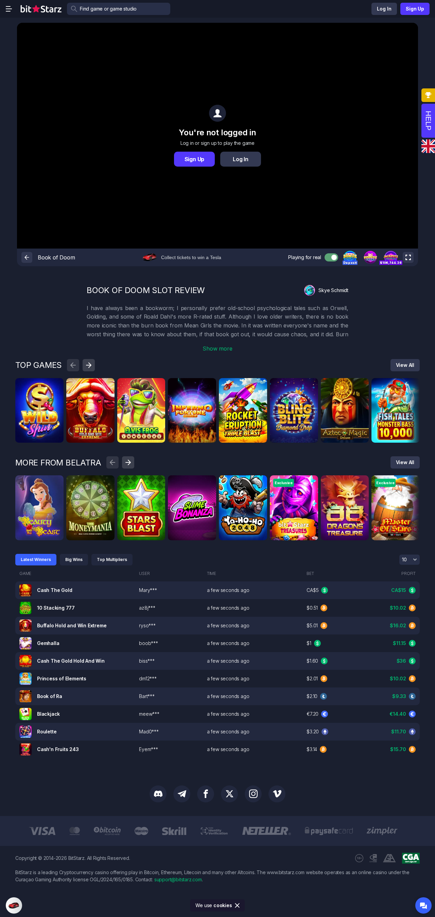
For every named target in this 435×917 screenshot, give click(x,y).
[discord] (158, 793)
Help (428, 121)
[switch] (331, 257)
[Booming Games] (107, 385)
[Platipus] (56, 385)
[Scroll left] (73, 365)
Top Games (38, 365)
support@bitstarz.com (178, 879)
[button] (350, 257)
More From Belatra (58, 463)
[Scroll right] (89, 365)
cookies (222, 905)
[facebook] (205, 793)
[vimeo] (276, 793)
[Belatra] (56, 483)
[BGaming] (158, 385)
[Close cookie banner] (237, 905)
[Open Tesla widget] (14, 905)
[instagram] (253, 793)
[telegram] (181, 793)
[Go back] (26, 257)
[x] (229, 793)
